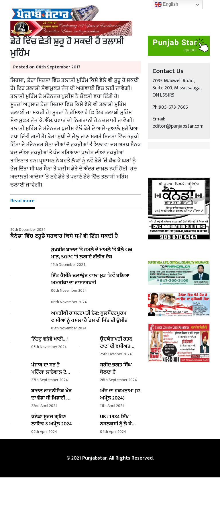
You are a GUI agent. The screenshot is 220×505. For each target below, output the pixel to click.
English (170, 4)
